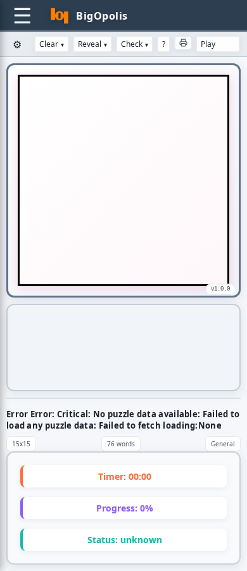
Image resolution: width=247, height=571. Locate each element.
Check (134, 44)
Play (208, 44)
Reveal (92, 44)
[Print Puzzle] (183, 42)
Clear (51, 44)
